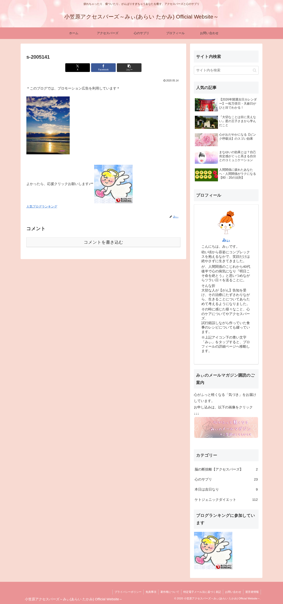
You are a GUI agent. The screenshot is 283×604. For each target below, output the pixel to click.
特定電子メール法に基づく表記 (202, 591)
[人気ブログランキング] (113, 184)
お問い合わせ (233, 591)
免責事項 (151, 591)
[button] (129, 67)
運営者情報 (252, 591)
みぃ (226, 240)
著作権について (169, 591)
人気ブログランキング (41, 206)
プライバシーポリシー (128, 591)
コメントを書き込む (103, 242)
